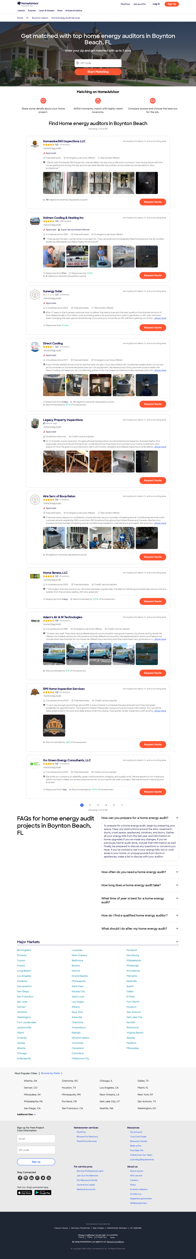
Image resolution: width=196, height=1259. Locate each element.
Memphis (132, 975)
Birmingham (24, 950)
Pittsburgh (133, 965)
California (90, 1236)
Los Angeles (24, 975)
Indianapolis (24, 1058)
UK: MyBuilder (136, 1228)
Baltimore (77, 960)
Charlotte (77, 1022)
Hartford (22, 1012)
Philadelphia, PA (33, 1101)
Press (133, 1185)
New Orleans (79, 955)
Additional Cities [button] (25, 1114)
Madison (131, 1043)
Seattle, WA (106, 1108)
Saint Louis (78, 996)
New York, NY (145, 1094)
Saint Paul (77, 986)
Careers (134, 1180)
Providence (133, 970)
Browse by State (50, 1073)
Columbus (78, 1053)
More (59, 10)
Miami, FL (143, 1087)
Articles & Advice (73, 10)
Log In (156, 3)
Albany (76, 1006)
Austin (130, 986)
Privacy (81, 1236)
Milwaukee (133, 1048)
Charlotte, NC (70, 1080)
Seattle (131, 1037)
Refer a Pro (135, 1146)
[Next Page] (122, 805)
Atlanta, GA (30, 1080)
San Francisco (25, 996)
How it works (136, 1171)
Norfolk (131, 1022)
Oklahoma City (80, 1058)
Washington (24, 1017)
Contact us (135, 1194)
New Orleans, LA (109, 1094)
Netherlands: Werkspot (117, 1228)
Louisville (77, 950)
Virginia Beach (135, 1032)
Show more (160, 318)
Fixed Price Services (87, 1141)
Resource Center (138, 1141)
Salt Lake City (134, 1017)
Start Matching (98, 72)
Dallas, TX (143, 1080)
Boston (76, 965)
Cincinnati (78, 1043)
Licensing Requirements (142, 1159)
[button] (54, 183)
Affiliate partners (138, 1203)
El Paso (131, 996)
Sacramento (24, 986)
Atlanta (21, 1048)
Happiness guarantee (141, 1198)
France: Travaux (61, 1228)
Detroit (76, 970)
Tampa (21, 1043)
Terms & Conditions (115, 1242)
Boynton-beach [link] (40, 18)
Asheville (77, 1017)
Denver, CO (30, 1087)
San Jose (22, 1001)
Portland (132, 950)
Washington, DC (147, 1108)
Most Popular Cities (26, 1073)
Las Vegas (78, 1001)
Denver (21, 1006)
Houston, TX (69, 1087)
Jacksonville (24, 1027)
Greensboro (79, 1027)
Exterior (32, 10)
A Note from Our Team (141, 1155)
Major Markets (28, 942)
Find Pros (81, 1132)
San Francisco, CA (72, 1108)
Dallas (130, 991)
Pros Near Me (136, 1150)
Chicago (22, 1053)
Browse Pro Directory (87, 1136)
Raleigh (76, 1032)
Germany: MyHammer (80, 1228)
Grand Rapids (80, 975)
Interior (21, 10)
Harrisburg (133, 955)
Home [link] (20, 18)
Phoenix (22, 955)
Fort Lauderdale (26, 1022)
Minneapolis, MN (71, 1094)
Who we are (136, 1175)
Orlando (22, 1037)
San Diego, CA (32, 1108)
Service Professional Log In (90, 1171)
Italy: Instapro (98, 1228)
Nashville (132, 981)
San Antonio (134, 1012)
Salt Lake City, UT (110, 1101)
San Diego (23, 991)
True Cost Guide (138, 1136)
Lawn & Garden (47, 10)
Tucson (21, 960)
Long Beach (24, 970)
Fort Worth (133, 1001)
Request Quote (153, 201)
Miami (20, 1032)
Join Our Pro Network (87, 1175)
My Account (136, 1132)
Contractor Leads (86, 1185)
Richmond (132, 1027)
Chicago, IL (106, 1080)
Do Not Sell (100, 1236)
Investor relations (139, 1189)
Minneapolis (79, 981)
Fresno (21, 965)
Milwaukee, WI (32, 1094)
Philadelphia (134, 960)
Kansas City (78, 991)
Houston (131, 1006)
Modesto (22, 981)
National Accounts (86, 1189)
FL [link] (27, 18)
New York (77, 1012)
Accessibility (112, 1236)
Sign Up (171, 3)
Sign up (36, 1161)
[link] (98, 145)
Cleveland (78, 1048)
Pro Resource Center (87, 1180)
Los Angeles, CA (109, 1087)
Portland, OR (69, 1101)
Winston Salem (80, 1037)
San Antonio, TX (147, 1101)
